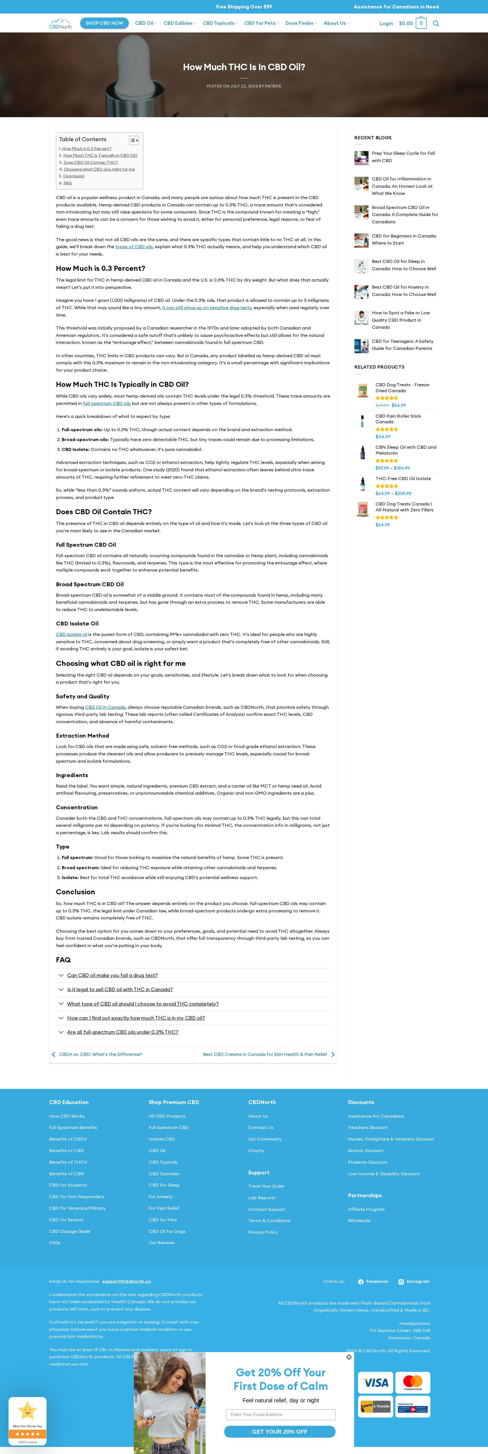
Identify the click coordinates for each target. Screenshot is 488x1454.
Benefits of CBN (66, 1173)
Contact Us (260, 1127)
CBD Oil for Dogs (167, 1231)
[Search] (436, 23)
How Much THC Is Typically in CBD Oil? (100, 155)
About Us (335, 23)
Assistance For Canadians (376, 1116)
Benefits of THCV (68, 1162)
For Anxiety (161, 1196)
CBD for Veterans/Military (77, 1208)
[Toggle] (61, 976)
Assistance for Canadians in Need (396, 6)
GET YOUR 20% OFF (280, 1432)
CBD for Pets (260, 23)
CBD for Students (68, 1185)
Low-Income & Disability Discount (384, 1173)
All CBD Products (167, 1116)
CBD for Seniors (66, 1219)
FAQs (54, 1242)
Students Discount (367, 1162)
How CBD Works (67, 1116)
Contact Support (267, 1209)
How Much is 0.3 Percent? (87, 148)
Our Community (265, 1139)
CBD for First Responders (76, 1196)
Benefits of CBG (66, 1150)
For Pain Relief (164, 1208)
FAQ (68, 183)
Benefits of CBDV (68, 1139)
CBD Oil (144, 23)
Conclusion (73, 175)
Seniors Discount (366, 1150)
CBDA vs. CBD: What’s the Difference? (100, 1054)
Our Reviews (162, 1242)
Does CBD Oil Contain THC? (91, 162)
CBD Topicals (218, 23)
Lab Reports (261, 1197)
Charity (256, 1150)
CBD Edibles (178, 23)
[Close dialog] (349, 1357)
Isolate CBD (162, 1139)
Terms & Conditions (269, 1220)
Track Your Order (266, 1186)
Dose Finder (300, 23)
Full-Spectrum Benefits (73, 1127)
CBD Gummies (164, 1173)
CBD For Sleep (164, 1185)
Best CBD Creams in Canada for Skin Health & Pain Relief (265, 1054)
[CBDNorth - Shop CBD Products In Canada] (60, 23)
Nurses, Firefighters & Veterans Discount (391, 1139)
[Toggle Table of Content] (131, 140)
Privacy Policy (263, 1232)
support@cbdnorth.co (126, 1281)
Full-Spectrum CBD (169, 1127)
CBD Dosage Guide (69, 1231)
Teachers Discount (368, 1127)
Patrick (273, 86)
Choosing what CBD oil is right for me (99, 169)
